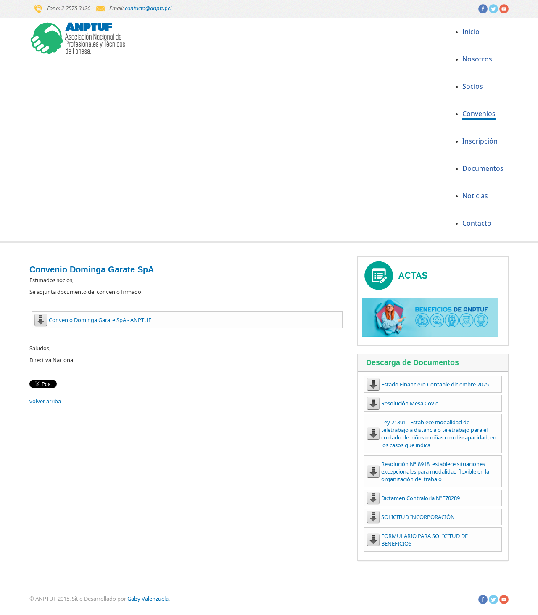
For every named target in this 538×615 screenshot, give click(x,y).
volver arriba (45, 401)
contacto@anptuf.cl (148, 8)
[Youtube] (504, 8)
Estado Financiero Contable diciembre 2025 (435, 384)
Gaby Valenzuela (148, 598)
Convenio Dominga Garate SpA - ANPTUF (100, 320)
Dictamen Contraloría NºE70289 (420, 498)
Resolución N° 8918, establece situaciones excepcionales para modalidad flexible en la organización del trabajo (435, 471)
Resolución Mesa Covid (410, 403)
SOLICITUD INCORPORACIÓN (418, 517)
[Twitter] (493, 8)
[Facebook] (483, 8)
